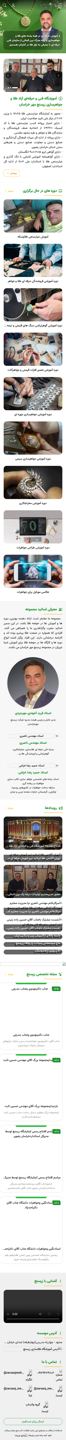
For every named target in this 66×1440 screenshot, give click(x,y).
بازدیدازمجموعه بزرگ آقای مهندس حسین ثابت (31, 1106)
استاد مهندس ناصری (33, 743)
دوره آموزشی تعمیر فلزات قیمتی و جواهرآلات (33, 370)
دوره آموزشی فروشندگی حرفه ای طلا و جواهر (33, 281)
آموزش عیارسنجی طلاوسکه (33, 236)
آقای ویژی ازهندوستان (47, 950)
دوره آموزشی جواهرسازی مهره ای (33, 414)
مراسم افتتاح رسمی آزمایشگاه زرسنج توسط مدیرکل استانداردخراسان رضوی (31, 1177)
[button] (8, 75)
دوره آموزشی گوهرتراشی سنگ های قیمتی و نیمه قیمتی (33, 325)
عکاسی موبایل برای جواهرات (33, 592)
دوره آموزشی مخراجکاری (33, 503)
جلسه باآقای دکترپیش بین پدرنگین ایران (37, 935)
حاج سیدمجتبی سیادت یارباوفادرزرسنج (38, 943)
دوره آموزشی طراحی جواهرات (33, 547)
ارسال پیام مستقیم (33, 1421)
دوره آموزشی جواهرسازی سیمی (33, 458)
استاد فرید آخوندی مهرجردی (33, 713)
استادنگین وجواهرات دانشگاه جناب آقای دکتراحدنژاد (31, 1249)
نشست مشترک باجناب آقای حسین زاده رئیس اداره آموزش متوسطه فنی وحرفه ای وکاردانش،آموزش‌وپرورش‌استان (32, 928)
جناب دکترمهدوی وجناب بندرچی (31, 1035)
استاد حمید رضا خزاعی (33, 772)
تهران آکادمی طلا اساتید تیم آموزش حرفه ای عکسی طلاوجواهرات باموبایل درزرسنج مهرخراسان (32, 858)
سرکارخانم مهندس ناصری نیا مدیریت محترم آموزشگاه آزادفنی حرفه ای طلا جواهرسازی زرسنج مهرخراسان (32, 911)
